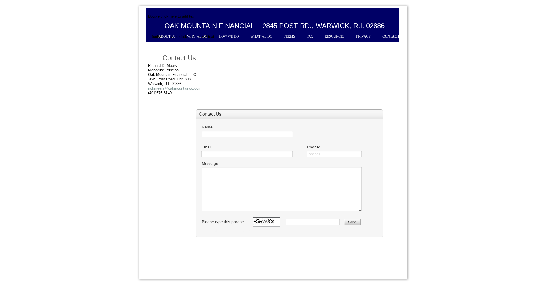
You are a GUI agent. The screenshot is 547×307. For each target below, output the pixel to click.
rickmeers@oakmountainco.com (174, 88)
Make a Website (310, 293)
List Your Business (341, 293)
